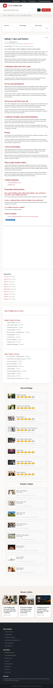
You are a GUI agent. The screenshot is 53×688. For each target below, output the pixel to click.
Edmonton (6, 286)
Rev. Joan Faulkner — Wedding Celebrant (15, 332)
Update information (10, 219)
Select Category (23, 25)
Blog (24, 1)
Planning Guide (32, 1)
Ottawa (5, 291)
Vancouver (6, 279)
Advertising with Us (9, 663)
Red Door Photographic (12, 339)
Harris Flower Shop (11, 375)
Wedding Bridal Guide (9, 652)
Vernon (17, 15)
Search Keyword (38, 25)
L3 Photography (8, 634)
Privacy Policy (8, 672)
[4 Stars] (7, 42)
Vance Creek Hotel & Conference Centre (15, 378)
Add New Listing (46, 10)
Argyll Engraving (8, 645)
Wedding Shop (16, 1)
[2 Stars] (5, 42)
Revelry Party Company (10, 637)
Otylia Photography (11, 322)
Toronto (6, 276)
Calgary (6, 281)
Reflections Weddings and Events (14, 371)
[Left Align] (39, 10)
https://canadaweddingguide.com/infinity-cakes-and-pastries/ (23, 216)
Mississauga (7, 289)
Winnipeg (6, 294)
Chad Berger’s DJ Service (12, 327)
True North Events (11, 337)
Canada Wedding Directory (45, 1)
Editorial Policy (8, 666)
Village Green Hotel (11, 342)
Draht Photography (11, 334)
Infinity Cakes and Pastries (12, 324)
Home (5, 15)
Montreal (6, 284)
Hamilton (6, 296)
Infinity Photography (11, 329)
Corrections (7, 669)
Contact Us (7, 660)
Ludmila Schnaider (9, 631)
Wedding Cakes (29, 43)
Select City (6, 25)
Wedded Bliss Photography (12, 344)
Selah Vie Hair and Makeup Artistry (12, 640)
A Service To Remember (12, 361)
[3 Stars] (6, 42)
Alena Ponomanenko (9, 643)
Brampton (6, 299)
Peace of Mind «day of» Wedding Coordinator (16, 358)
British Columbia (11, 15)
